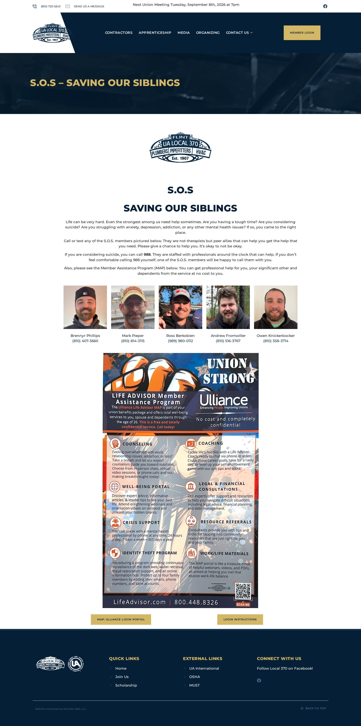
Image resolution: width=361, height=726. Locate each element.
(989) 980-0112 (180, 341)
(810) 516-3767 (228, 341)
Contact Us (237, 33)
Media (184, 33)
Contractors (119, 33)
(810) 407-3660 (85, 341)
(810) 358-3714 (275, 341)
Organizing (208, 33)
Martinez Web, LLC (75, 708)
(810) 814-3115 (133, 341)
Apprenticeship (155, 33)
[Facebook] (325, 6)
